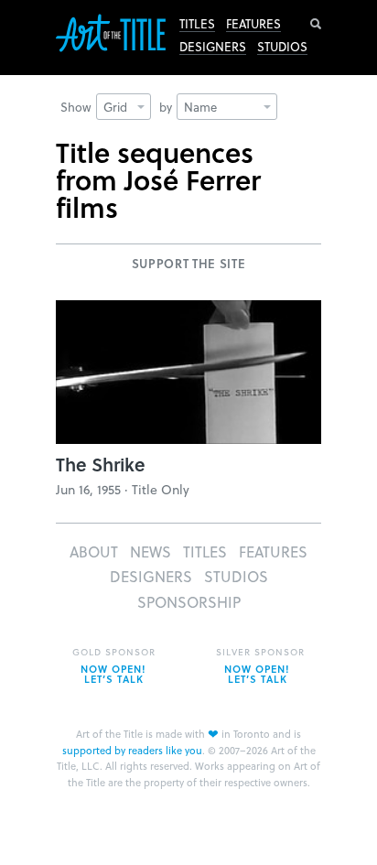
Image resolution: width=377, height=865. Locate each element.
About (94, 551)
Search (316, 24)
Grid (115, 106)
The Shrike (100, 464)
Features (253, 24)
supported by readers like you (132, 750)
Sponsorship (189, 601)
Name (200, 106)
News (150, 551)
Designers (212, 46)
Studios (282, 46)
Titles (197, 24)
